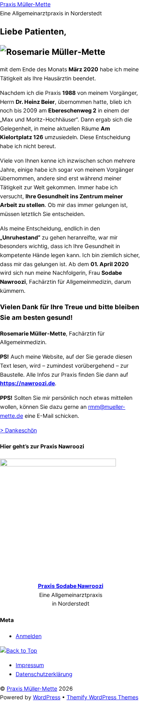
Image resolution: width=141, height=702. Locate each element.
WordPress (46, 697)
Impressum (30, 665)
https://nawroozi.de (27, 383)
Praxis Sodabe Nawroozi (70, 585)
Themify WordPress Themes (102, 697)
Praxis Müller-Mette (32, 688)
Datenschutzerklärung (44, 674)
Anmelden (29, 636)
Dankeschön (18, 430)
